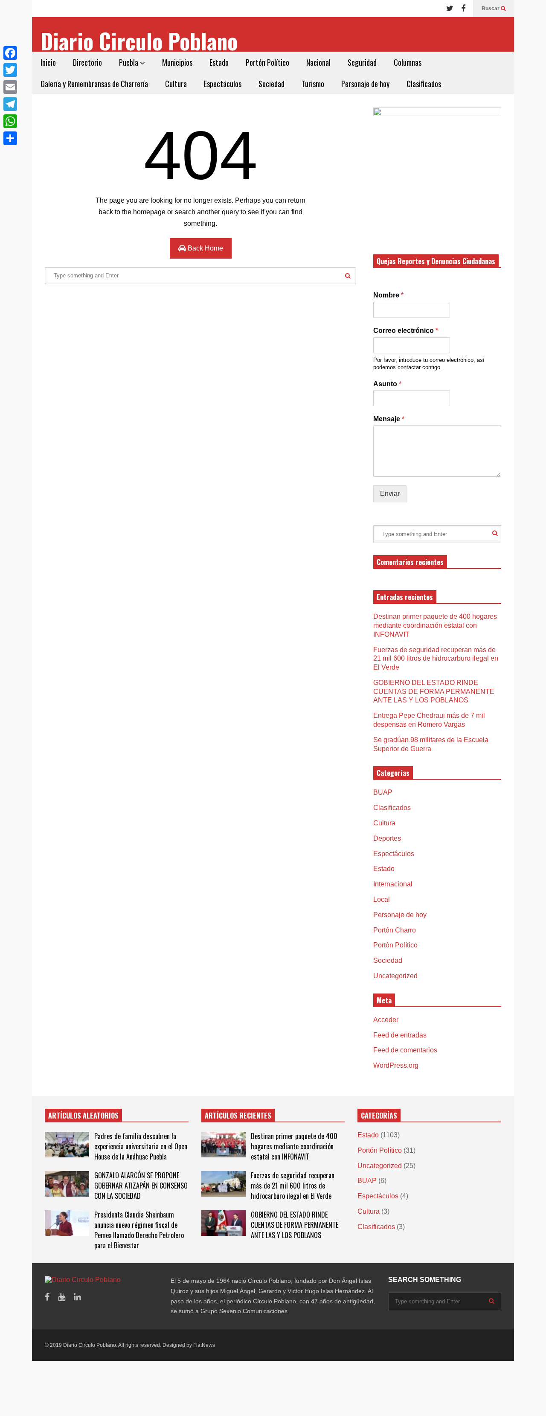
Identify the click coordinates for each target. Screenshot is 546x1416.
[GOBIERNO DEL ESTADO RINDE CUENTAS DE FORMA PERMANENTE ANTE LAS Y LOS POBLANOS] (223, 1223)
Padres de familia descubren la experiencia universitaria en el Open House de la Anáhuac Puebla (140, 1146)
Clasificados (424, 83)
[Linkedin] (77, 1297)
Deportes (387, 838)
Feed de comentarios (405, 1050)
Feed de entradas (400, 1035)
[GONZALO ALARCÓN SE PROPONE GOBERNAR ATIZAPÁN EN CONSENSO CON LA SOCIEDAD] (67, 1184)
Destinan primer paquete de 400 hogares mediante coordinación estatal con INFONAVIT (435, 625)
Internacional (392, 884)
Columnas (407, 62)
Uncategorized (395, 975)
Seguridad (362, 62)
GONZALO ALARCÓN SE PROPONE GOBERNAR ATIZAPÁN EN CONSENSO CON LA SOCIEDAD (141, 1185)
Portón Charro (394, 930)
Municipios (177, 62)
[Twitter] (449, 8)
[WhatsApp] (10, 121)
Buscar (491, 9)
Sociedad (271, 83)
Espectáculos (222, 83)
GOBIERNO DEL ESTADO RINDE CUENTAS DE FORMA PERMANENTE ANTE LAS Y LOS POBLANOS (433, 691)
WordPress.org (395, 1065)
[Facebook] (463, 8)
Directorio (87, 62)
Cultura (176, 83)
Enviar (390, 493)
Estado (219, 62)
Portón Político (267, 62)
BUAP (382, 792)
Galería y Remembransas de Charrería (94, 83)
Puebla (129, 62)
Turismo (313, 83)
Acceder (385, 1019)
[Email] (10, 87)
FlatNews (204, 1345)
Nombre (388, 295)
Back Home (204, 248)
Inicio (48, 62)
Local (381, 899)
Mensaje (388, 418)
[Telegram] (10, 104)
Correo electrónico (405, 330)
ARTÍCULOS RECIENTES (238, 1115)
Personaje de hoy (365, 83)
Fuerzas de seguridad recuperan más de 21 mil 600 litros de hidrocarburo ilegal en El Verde (435, 658)
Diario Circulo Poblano (139, 41)
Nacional (318, 62)
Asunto (387, 384)
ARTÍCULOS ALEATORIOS (83, 1115)
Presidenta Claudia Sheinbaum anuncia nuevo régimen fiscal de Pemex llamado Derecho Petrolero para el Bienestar (139, 1229)
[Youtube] (61, 1297)
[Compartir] (10, 138)
